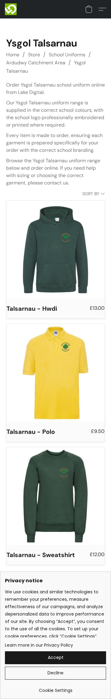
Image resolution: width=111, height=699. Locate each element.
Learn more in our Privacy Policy (39, 645)
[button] (11, 9)
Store (34, 54)
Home (12, 54)
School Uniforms (67, 54)
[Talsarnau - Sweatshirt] (55, 496)
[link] (55, 688)
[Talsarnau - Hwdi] (55, 250)
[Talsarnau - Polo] (55, 373)
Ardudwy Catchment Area (35, 62)
